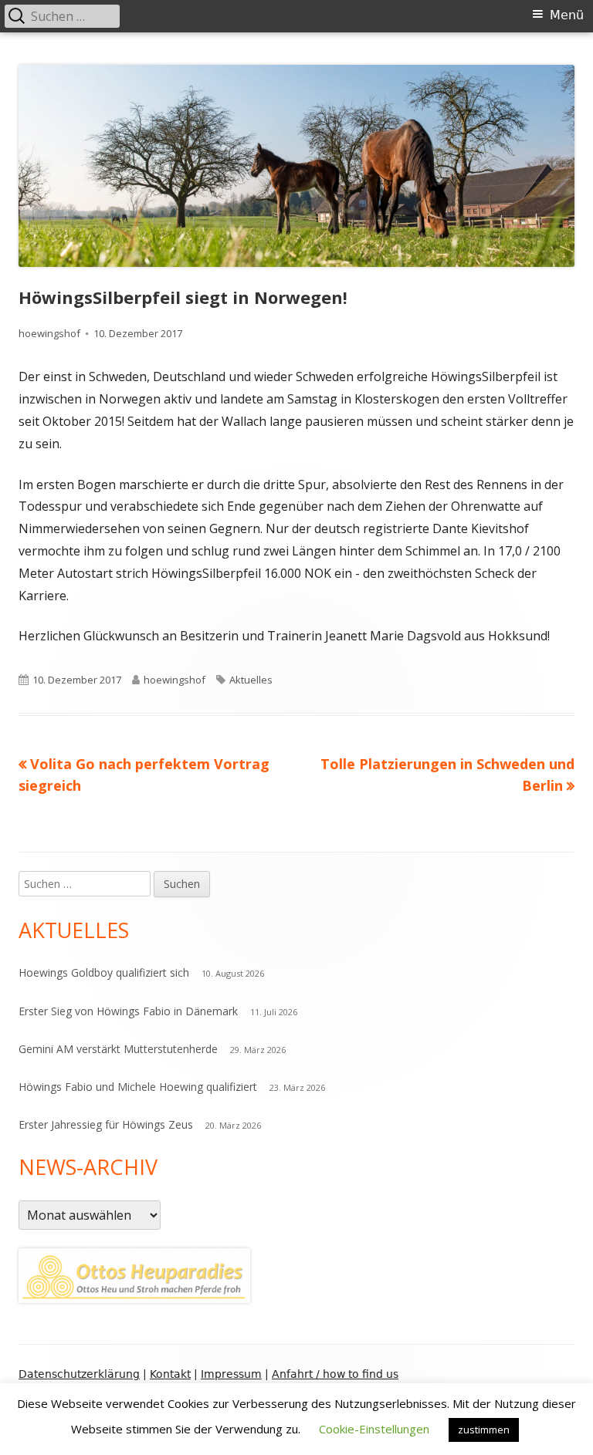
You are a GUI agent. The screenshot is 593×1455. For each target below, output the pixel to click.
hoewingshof (49, 333)
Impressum (231, 1374)
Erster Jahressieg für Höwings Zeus (106, 1124)
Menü (567, 15)
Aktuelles (251, 680)
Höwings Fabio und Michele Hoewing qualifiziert (138, 1086)
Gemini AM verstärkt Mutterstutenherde (118, 1048)
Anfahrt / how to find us (335, 1374)
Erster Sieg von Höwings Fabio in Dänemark (128, 1011)
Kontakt (170, 1374)
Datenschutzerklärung (79, 1374)
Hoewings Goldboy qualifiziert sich (104, 972)
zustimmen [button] (484, 1429)
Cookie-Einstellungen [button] (374, 1428)
